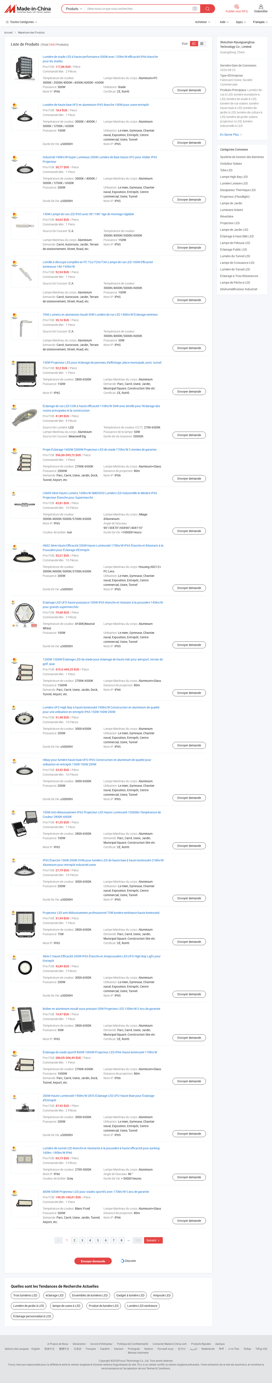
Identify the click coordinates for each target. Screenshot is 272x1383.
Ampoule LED (162, 1295)
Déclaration (79, 1343)
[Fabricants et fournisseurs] (27, 8)
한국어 (182, 1348)
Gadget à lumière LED (130, 1295)
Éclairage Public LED (233, 249)
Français (91, 1348)
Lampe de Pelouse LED (235, 243)
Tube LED (226, 170)
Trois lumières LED (25, 1295)
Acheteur (201, 22)
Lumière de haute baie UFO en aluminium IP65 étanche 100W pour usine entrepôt (96, 105)
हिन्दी (221, 1348)
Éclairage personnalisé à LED (32, 1316)
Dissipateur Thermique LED (238, 190)
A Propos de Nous (57, 1343)
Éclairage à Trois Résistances (239, 276)
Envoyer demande (189, 90)
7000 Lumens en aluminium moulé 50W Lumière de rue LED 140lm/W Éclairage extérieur (100, 314)
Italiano (148, 1348)
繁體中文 (64, 1348)
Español (105, 1348)
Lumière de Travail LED (235, 269)
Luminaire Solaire (231, 210)
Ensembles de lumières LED (90, 1295)
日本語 (77, 1348)
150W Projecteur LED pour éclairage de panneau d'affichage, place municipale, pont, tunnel (102, 362)
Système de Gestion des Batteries (242, 157)
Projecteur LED (230, 223)
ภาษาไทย (233, 1348)
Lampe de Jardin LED (234, 230)
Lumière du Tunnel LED (235, 256)
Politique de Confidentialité (132, 1343)
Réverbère (226, 216)
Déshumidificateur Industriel (238, 289)
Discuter (130, 1261)
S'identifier (261, 11)
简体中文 (49, 1348)
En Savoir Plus (231, 134)
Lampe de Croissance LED (237, 263)
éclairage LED (55, 1295)
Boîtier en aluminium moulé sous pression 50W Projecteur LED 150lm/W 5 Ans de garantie (101, 1009)
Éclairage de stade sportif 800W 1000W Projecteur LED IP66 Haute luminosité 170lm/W (100, 1052)
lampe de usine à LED (66, 1306)
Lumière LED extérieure (142, 1306)
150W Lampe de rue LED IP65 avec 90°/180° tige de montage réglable (88, 214)
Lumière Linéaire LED (234, 183)
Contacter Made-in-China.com (170, 1343)
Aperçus (220, 1343)
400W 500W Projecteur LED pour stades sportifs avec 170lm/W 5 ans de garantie (96, 1192)
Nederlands (208, 1348)
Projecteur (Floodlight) (235, 196)
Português (134, 1348)
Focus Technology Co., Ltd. (134, 1360)
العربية (193, 1348)
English (35, 1348)
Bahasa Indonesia (138, 1352)
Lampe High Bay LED (234, 177)
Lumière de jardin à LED (28, 1306)
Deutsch (118, 1348)
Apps (239, 22)
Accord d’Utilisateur (101, 1343)
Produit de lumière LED (104, 1306)
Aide (222, 22)
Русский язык (165, 1348)
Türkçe (247, 1348)
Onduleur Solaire (231, 163)
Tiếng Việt (261, 1348)
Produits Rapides (201, 1343)
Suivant (153, 1240)
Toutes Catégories (22, 22)
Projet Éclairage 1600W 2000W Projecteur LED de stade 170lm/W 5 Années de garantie (99, 449)
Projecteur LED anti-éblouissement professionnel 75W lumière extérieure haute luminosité (101, 913)
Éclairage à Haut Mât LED (237, 236)
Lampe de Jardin (231, 203)
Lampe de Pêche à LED (235, 282)
